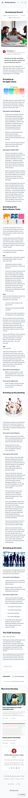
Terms (22, 779)
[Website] (14, 768)
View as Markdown (15, 18)
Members (6, 779)
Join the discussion (19, 676)
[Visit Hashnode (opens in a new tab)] (14, 790)
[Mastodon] (19, 768)
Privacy (17, 779)
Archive (12, 779)
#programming (7, 666)
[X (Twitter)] (15, 51)
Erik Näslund (10, 51)
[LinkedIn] (11, 768)
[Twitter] (9, 768)
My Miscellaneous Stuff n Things (10, 3)
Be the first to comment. (18, 681)
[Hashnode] (16, 768)
